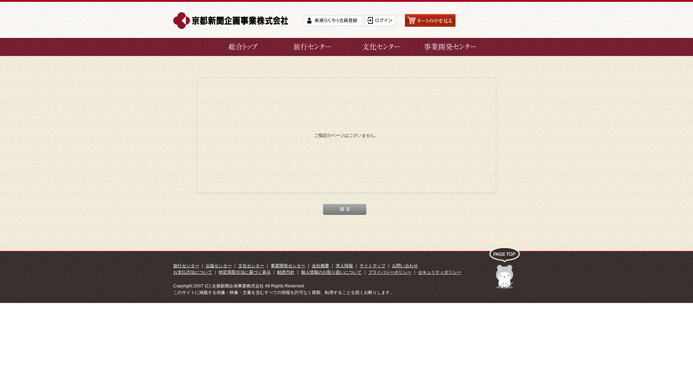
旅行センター (186, 265)
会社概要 (320, 265)
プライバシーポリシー (389, 272)
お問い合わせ (405, 265)
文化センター (251, 265)
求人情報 (344, 265)
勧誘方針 (286, 272)
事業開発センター (288, 265)
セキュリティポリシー (439, 272)
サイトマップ (372, 265)
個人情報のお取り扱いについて (331, 272)
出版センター (219, 265)
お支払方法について (192, 272)
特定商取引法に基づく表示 (245, 272)
